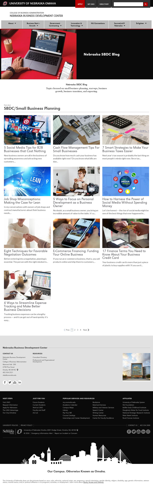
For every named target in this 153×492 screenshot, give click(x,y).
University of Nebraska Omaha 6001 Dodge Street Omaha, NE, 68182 (50, 430)
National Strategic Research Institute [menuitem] (136, 413)
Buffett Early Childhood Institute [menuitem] (134, 407)
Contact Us (132, 425)
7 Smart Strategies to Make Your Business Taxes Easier (125, 149)
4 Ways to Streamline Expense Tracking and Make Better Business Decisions (25, 306)
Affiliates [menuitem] (127, 398)
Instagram (148, 431)
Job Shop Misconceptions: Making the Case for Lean (22, 200)
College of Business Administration (27, 13)
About (10, 23)
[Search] (145, 4)
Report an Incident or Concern (66, 433)
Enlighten (140, 23)
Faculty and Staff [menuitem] (39, 410)
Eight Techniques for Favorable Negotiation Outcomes (25, 252)
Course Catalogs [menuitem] (69, 415)
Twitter (10, 382)
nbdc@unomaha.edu (9, 375)
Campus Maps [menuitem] (68, 407)
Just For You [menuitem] (39, 398)
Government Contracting (54, 24)
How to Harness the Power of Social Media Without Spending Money (124, 202)
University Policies (10, 425)
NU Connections (98, 23)
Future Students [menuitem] (38, 402)
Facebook (5, 382)
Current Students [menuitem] (39, 405)
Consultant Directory (40, 357)
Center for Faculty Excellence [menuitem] (103, 418)
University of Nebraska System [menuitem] (134, 402)
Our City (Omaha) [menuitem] (9, 413)
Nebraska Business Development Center (36, 15)
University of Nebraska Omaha (12, 432)
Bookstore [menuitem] (96, 402)
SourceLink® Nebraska (119, 24)
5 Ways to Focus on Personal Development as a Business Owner (73, 202)
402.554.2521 (8, 372)
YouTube (15, 382)
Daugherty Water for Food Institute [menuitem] (136, 410)
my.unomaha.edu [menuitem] (69, 402)
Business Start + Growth (33, 24)
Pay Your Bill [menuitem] (67, 413)
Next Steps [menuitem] (8, 398)
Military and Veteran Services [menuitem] (103, 407)
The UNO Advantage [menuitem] (10, 410)
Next (85, 330)
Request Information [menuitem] (10, 405)
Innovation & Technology (76, 24)
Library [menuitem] (65, 410)
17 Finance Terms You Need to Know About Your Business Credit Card (124, 254)
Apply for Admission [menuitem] (10, 407)
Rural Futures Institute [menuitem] (131, 418)
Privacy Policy (26, 425)
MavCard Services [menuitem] (99, 405)
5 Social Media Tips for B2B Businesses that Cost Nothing (25, 149)
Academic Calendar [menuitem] (70, 405)
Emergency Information (42, 433)
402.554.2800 (145, 425)
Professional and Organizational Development (43, 361)
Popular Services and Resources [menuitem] (79, 398)
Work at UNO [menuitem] (38, 407)
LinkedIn (19, 382)
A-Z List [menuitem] (35, 413)
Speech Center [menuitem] (98, 410)
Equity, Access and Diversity (93, 482)
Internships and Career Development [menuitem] (76, 418)
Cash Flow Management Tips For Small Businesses (76, 149)
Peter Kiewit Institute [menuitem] (130, 415)
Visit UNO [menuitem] (6, 402)
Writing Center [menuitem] (98, 413)
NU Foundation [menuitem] (128, 405)
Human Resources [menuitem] (99, 415)
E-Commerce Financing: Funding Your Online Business (76, 252)
